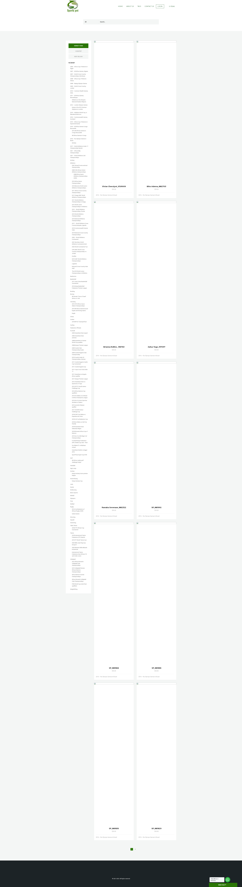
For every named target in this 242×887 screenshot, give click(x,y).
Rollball (72, 504)
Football (72, 330)
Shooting (72, 517)
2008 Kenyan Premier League (80, 345)
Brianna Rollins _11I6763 (113, 347)
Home (120, 6)
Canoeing (73, 301)
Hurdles (74, 256)
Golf (71, 458)
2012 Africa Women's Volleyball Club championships (77, 563)
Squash (72, 520)
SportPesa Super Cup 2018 (79, 454)
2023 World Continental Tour (80, 247)
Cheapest (78, 51)
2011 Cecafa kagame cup (79, 366)
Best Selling (78, 56)
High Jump (73, 468)
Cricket (72, 319)
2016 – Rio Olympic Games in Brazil (106, 195)
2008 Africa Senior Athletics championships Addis (80, 176)
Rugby (72, 507)
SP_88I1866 (114, 668)
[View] (127, 195)
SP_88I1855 (156, 668)
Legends (74, 263)
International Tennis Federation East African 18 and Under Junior (79, 554)
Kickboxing (73, 490)
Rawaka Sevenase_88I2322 (114, 507)
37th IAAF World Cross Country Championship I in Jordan (79, 251)
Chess (72, 316)
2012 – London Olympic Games (78, 105)
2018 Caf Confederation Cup (80, 419)
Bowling (72, 291)
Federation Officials (75, 328)
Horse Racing (74, 478)
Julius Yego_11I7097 (156, 347)
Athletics (72, 163)
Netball (72, 495)
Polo (71, 501)
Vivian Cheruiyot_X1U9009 (114, 186)
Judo (71, 484)
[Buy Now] (129, 195)
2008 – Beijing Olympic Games (78, 83)
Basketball (73, 279)
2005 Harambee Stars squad (80, 333)
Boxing (72, 294)
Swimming (73, 522)
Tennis (72, 533)
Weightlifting (73, 589)
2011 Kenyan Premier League (80, 379)
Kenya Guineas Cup (77, 481)
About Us (130, 6)
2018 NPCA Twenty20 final (79, 321)
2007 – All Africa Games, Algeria (79, 71)
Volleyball (73, 559)
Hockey (72, 471)
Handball (72, 465)
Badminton (73, 276)
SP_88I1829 (156, 828)
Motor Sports (74, 492)
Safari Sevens (75, 514)
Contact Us (149, 6)
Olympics (72, 498)
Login (160, 6)
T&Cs (139, 6)
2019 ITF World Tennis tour (79, 540)
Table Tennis (73, 525)
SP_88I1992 (156, 507)
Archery (74, 143)
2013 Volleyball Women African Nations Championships (78, 570)
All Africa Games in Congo (79, 135)
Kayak (73, 313)
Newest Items (78, 45)
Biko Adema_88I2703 (156, 186)
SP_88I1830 (114, 828)
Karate (72, 487)
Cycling (72, 325)
